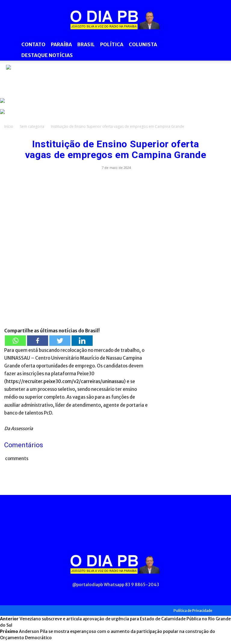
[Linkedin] (82, 340)
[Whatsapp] (15, 340)
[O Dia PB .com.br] (115, 19)
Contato (33, 44)
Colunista (143, 44)
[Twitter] (59, 340)
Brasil (86, 44)
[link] (115, 78)
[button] (219, 44)
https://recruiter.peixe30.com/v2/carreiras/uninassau (65, 381)
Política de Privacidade (193, 610)
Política (111, 44)
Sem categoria (32, 126)
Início (8, 126)
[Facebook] (37, 340)
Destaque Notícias (47, 55)
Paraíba (61, 44)
